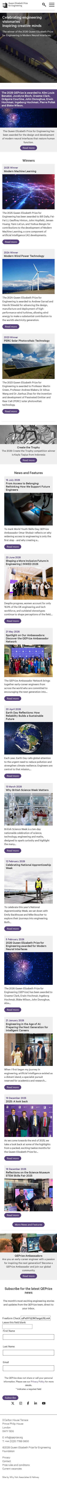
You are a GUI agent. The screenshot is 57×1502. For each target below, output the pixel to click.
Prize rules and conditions (16, 1464)
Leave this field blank (14, 1322)
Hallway (35, 1476)
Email (6, 1362)
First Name (9, 1330)
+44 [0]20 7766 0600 (17, 1441)
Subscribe (10, 1397)
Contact (6, 1460)
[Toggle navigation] (52, 4)
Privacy (6, 1457)
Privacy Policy (37, 1381)
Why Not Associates (20, 1476)
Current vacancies (12, 1468)
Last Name (9, 1346)
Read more (29, 147)
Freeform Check (11, 1318)
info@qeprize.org (14, 1437)
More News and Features (28, 1224)
